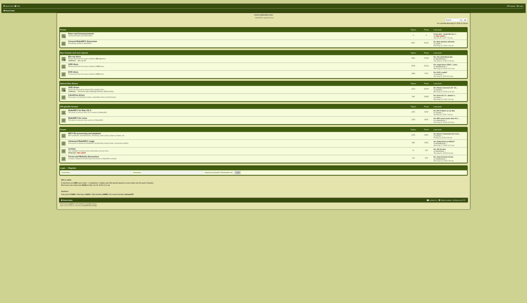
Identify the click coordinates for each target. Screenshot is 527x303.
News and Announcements (81, 34)
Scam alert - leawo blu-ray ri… (445, 34)
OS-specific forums (69, 106)
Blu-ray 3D (82, 61)
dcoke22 (439, 74)
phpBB (70, 204)
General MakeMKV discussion (82, 41)
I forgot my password (212, 172)
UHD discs (73, 64)
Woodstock (440, 151)
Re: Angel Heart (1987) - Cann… (446, 65)
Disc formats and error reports (74, 53)
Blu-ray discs (74, 57)
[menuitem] (17, 6)
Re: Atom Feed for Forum (443, 157)
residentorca (440, 120)
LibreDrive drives (76, 95)
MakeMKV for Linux (77, 118)
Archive (72, 149)
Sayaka (438, 113)
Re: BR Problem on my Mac (444, 111)
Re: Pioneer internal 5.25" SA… (446, 88)
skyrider (439, 90)
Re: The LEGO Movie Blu (443, 57)
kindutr (438, 136)
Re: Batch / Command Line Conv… (447, 134)
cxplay (438, 97)
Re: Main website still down (444, 42)
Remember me (227, 172)
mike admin (440, 36)
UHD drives (73, 87)
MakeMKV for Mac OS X (79, 110)
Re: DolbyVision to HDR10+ (444, 142)
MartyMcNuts (440, 59)
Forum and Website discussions (83, 156)
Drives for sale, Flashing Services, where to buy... (96, 91)
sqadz (438, 44)
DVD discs (73, 72)
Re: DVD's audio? (440, 72)
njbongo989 (129, 194)
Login (62, 168)
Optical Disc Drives (69, 83)
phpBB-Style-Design (90, 205)
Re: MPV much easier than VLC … (447, 118)
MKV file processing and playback (84, 133)
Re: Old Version (440, 149)
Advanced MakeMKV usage (81, 141)
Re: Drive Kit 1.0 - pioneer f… (445, 96)
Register (72, 168)
